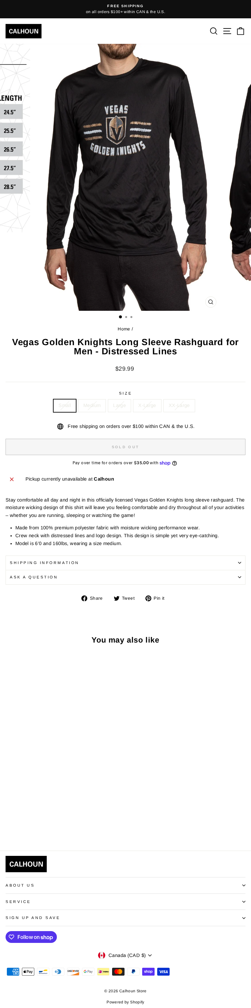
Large (119, 405)
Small (65, 405)
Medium (92, 405)
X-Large (147, 405)
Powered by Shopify (125, 1002)
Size (125, 393)
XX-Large (179, 405)
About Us (20, 885)
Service (18, 901)
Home (124, 329)
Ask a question (34, 577)
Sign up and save (33, 917)
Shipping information (44, 562)
